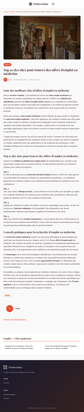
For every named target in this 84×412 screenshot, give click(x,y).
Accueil (6, 12)
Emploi (12, 12)
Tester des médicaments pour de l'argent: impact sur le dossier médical (61, 347)
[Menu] (53, 4)
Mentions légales (10, 394)
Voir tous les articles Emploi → (15, 320)
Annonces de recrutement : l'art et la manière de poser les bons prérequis (19, 347)
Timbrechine (40, 4)
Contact (6, 398)
